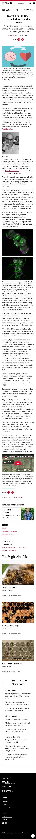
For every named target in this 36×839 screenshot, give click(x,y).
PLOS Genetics (7, 129)
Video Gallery (6, 807)
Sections (27, 10)
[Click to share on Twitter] (22, 39)
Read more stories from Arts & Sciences (14, 547)
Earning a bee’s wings (10, 625)
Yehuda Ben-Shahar (12, 171)
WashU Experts (11, 716)
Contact (4, 819)
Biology (4, 528)
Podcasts (4, 804)
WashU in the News (12, 736)
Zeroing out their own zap (12, 663)
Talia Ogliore (13, 35)
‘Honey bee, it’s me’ (9, 587)
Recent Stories (10, 690)
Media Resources (7, 817)
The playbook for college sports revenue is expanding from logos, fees (16, 757)
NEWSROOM (10, 10)
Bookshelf (5, 801)
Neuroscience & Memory (9, 531)
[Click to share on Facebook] (18, 39)
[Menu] (34, 3)
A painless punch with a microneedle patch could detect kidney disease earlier (18, 696)
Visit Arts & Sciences (8, 550)
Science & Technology (8, 534)
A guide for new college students (16, 719)
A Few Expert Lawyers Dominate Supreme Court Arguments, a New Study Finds (17, 749)
